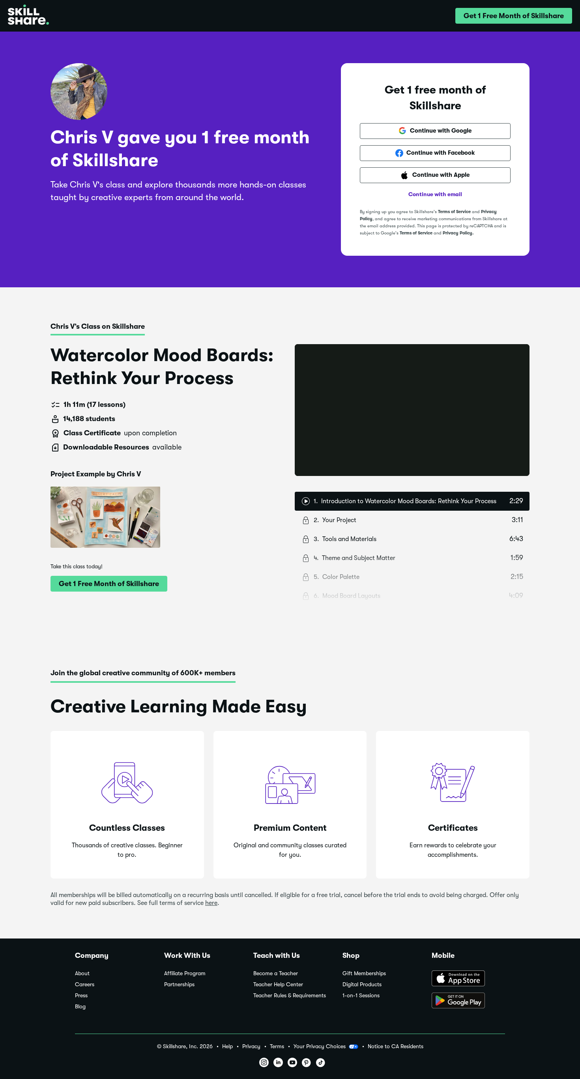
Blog (80, 1007)
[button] (513, 16)
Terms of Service (454, 211)
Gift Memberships (364, 973)
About (82, 973)
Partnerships (179, 984)
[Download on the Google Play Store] (468, 1001)
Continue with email (435, 194)
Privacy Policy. (458, 233)
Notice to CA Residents (395, 1046)
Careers (84, 984)
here (211, 903)
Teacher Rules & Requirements (289, 995)
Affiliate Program (185, 973)
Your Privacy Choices (320, 1046)
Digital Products (362, 984)
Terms (277, 1046)
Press (81, 995)
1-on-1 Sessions (361, 995)
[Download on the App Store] (468, 979)
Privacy (251, 1046)
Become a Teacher (275, 973)
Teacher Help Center (278, 984)
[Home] (28, 15)
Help (227, 1046)
